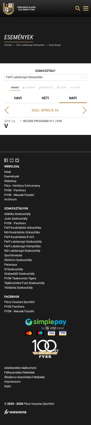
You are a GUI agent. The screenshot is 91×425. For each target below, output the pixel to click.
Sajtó (7, 386)
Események (55, 45)
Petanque (10, 264)
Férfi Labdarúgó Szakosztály (23, 241)
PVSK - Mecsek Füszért (19, 195)
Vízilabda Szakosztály (18, 287)
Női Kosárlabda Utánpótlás (22, 232)
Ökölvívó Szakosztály (18, 260)
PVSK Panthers (14, 306)
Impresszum (12, 381)
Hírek (7, 172)
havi (18, 98)
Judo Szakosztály (16, 218)
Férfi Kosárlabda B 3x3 (19, 237)
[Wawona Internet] (45, 412)
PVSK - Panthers (15, 190)
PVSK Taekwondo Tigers (20, 278)
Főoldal (8, 45)
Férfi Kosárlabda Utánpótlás (22, 227)
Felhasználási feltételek (19, 372)
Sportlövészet (13, 255)
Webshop (10, 181)
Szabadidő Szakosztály (19, 274)
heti (45, 98)
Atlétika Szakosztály (17, 214)
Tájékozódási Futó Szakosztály (24, 283)
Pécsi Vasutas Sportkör (19, 302)
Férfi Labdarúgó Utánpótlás (30, 45)
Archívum (10, 199)
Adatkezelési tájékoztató (20, 368)
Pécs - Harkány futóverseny (22, 185)
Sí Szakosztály (13, 269)
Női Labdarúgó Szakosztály (22, 251)
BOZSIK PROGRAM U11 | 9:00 (42, 121)
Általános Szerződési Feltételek (24, 377)
